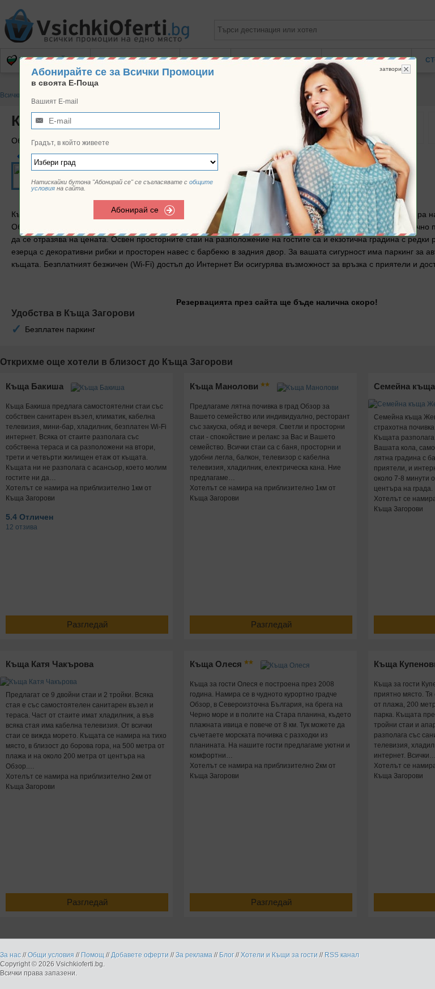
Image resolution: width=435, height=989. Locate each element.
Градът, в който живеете (70, 143)
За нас (10, 955)
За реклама (194, 955)
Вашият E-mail (54, 101)
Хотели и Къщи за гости (279, 955)
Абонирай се (135, 209)
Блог (226, 955)
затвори (390, 69)
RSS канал (342, 955)
